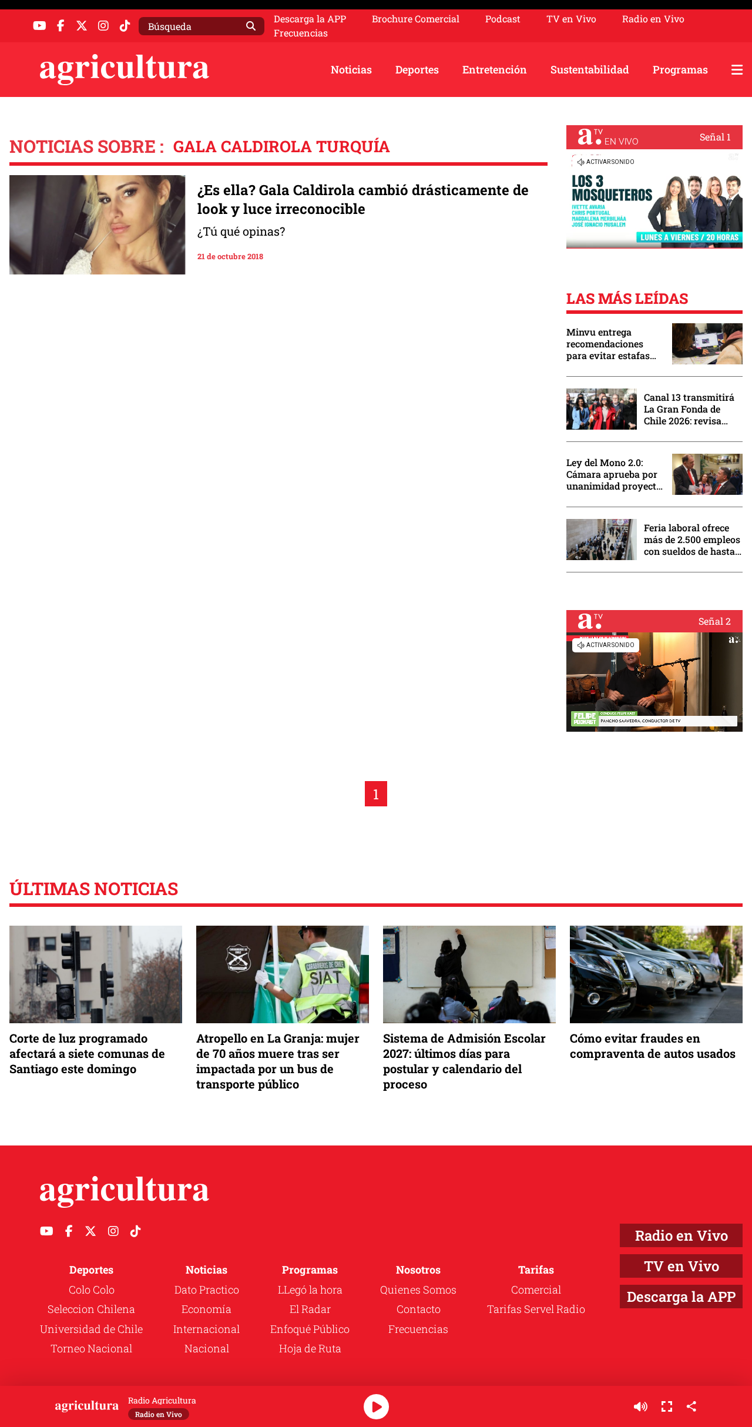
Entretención (494, 69)
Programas (680, 69)
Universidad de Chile (91, 1329)
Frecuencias (301, 33)
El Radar (310, 1309)
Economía (206, 1309)
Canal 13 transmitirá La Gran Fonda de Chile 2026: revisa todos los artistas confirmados (689, 409)
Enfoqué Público (310, 1329)
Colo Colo (92, 1289)
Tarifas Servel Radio (536, 1309)
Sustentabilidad (589, 69)
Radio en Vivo (653, 19)
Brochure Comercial (415, 19)
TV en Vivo (571, 19)
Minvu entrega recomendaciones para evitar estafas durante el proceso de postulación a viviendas (613, 343)
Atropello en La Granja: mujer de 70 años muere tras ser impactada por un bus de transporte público (278, 1061)
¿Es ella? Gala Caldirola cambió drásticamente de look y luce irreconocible (363, 199)
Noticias (351, 69)
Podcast (503, 19)
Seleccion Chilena (91, 1309)
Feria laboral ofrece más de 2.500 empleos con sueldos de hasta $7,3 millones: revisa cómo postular (692, 539)
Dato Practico (206, 1289)
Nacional (206, 1348)
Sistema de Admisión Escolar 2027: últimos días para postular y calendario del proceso (464, 1061)
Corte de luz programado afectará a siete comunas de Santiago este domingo (87, 1053)
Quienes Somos (418, 1289)
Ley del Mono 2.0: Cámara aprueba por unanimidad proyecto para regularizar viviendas (614, 474)
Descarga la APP (310, 18)
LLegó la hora (310, 1289)
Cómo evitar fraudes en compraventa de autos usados (653, 1045)
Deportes (417, 69)
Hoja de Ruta (310, 1348)
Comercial (536, 1289)
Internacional (206, 1329)
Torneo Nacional (91, 1348)
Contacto (419, 1309)
